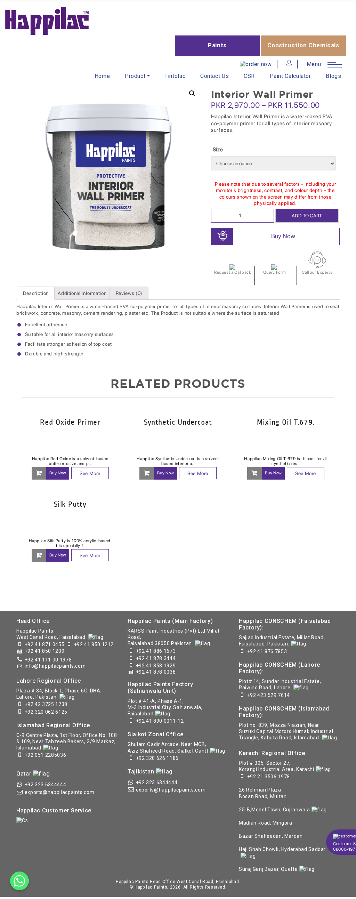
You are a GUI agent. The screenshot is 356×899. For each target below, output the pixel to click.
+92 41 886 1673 (156, 651)
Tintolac (174, 76)
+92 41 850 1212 (94, 644)
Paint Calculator (290, 76)
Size (218, 149)
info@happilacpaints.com (55, 666)
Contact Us (214, 76)
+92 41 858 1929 (156, 665)
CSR (249, 76)
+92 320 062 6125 (46, 712)
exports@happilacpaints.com (60, 792)
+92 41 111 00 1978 (48, 660)
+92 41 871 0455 (45, 644)
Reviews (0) (129, 293)
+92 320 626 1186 (157, 758)
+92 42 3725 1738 (46, 704)
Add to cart (307, 215)
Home (102, 76)
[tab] (36, 293)
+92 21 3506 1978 (268, 776)
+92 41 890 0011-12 (160, 721)
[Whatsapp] (19, 881)
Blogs (333, 76)
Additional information (82, 293)
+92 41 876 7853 (267, 651)
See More (90, 473)
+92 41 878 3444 (156, 658)
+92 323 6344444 (45, 784)
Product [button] (135, 76)
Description (36, 293)
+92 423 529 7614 (268, 695)
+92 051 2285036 (45, 755)
